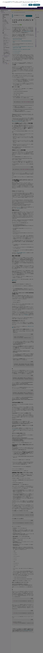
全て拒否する (36, 4)
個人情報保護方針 (9, 1)
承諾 (30, 4)
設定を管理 (25, 4)
